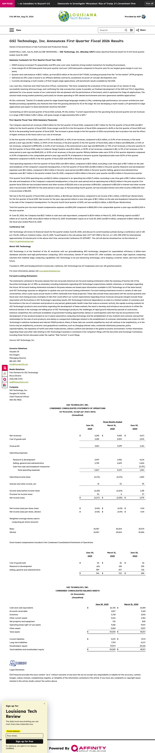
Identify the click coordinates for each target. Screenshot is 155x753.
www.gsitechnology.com (49, 271)
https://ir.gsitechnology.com (21, 241)
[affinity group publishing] (4, 379)
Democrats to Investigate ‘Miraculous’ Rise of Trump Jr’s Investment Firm (97, 3)
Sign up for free (24, 741)
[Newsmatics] (4, 385)
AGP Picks (7, 4)
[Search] (126, 30)
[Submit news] (4, 368)
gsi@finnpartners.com (18, 382)
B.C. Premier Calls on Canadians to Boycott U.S (25, 3)
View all (149, 3)
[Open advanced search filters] (131, 30)
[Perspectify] (4, 373)
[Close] (44, 704)
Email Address (13, 731)
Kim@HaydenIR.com (18, 364)
